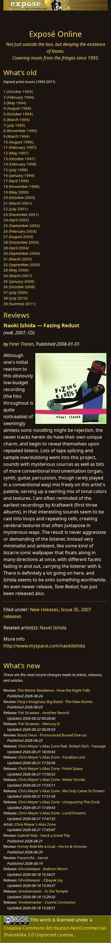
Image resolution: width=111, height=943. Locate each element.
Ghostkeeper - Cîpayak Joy (40, 880)
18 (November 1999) (21, 186)
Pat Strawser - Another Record (43, 712)
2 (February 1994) (18, 97)
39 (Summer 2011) (19, 303)
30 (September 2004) (21, 253)
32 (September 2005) (21, 264)
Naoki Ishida (53, 628)
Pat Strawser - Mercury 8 (39, 723)
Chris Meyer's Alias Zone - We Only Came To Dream (61, 790)
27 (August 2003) (18, 236)
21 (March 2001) (17, 203)
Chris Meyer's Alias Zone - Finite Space (50, 768)
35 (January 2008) (18, 281)
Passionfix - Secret (32, 857)
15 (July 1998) (15, 169)
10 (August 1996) (18, 142)
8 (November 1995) (20, 130)
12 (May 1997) (15, 153)
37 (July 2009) (15, 292)
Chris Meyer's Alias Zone (35, 824)
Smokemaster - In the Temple (43, 891)
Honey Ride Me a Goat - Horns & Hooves (52, 846)
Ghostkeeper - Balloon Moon (42, 868)
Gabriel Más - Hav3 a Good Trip (43, 835)
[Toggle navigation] (18, 18)
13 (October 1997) (19, 158)
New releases (44, 609)
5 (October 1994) (18, 113)
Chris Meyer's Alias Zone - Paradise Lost (51, 757)
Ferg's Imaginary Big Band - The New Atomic (55, 701)
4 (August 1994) (17, 108)
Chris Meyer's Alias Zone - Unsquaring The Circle (59, 801)
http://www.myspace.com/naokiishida (44, 646)
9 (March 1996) (16, 136)
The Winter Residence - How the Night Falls (53, 690)
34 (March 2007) (17, 275)
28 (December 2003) (21, 242)
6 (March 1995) (16, 119)
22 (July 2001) (15, 208)
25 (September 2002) (21, 225)
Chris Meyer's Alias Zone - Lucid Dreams (52, 812)
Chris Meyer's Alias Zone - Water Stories (51, 779)
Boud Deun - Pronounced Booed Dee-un (52, 735)
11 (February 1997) (19, 147)
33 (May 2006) (15, 270)
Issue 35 (70, 609)
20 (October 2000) (19, 197)
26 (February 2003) (19, 231)
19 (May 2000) (15, 192)
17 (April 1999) (16, 180)
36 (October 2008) (19, 286)
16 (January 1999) (18, 175)
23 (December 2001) (21, 214)
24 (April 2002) (16, 219)
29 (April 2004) (16, 247)
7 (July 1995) (14, 125)
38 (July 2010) (15, 298)
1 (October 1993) (18, 91)
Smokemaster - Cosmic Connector (47, 902)
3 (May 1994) (14, 102)
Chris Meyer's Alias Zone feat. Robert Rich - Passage (62, 746)
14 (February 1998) (19, 164)
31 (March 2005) (17, 259)
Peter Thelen (21, 344)
